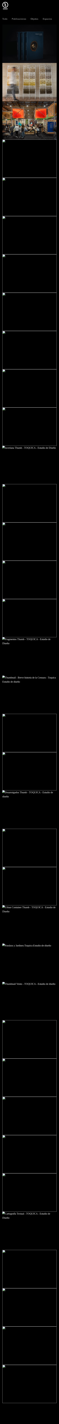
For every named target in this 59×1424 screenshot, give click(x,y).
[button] (55, 5)
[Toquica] (18, 5)
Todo (4, 19)
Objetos (34, 19)
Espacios (47, 19)
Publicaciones (19, 19)
